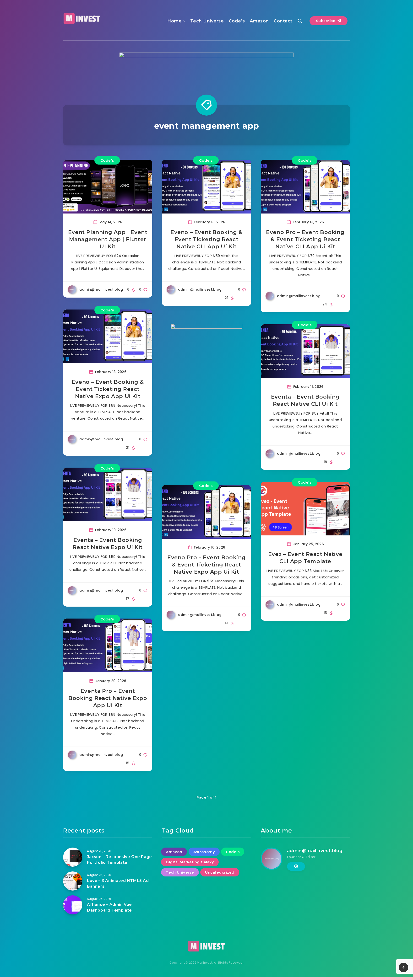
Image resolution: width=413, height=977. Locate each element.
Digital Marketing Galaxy (190, 862)
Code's (107, 160)
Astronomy (204, 851)
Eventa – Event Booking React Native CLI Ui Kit (305, 400)
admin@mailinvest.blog (315, 850)
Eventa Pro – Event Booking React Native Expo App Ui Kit (107, 698)
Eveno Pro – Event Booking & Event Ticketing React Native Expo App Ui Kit (206, 564)
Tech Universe (207, 21)
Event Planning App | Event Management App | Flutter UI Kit (107, 239)
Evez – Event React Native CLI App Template (305, 558)
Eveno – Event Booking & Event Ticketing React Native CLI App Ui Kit (206, 239)
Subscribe (326, 20)
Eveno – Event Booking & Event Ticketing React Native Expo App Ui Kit (108, 389)
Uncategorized (219, 872)
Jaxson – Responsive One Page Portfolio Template (119, 859)
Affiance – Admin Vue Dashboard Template (109, 907)
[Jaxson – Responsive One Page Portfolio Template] (72, 857)
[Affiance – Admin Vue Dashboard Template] (72, 904)
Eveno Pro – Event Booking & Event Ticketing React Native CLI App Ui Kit (305, 239)
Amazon (259, 21)
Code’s (237, 21)
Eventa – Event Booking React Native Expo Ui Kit (107, 543)
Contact (283, 21)
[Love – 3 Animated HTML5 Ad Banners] (72, 881)
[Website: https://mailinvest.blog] (296, 866)
